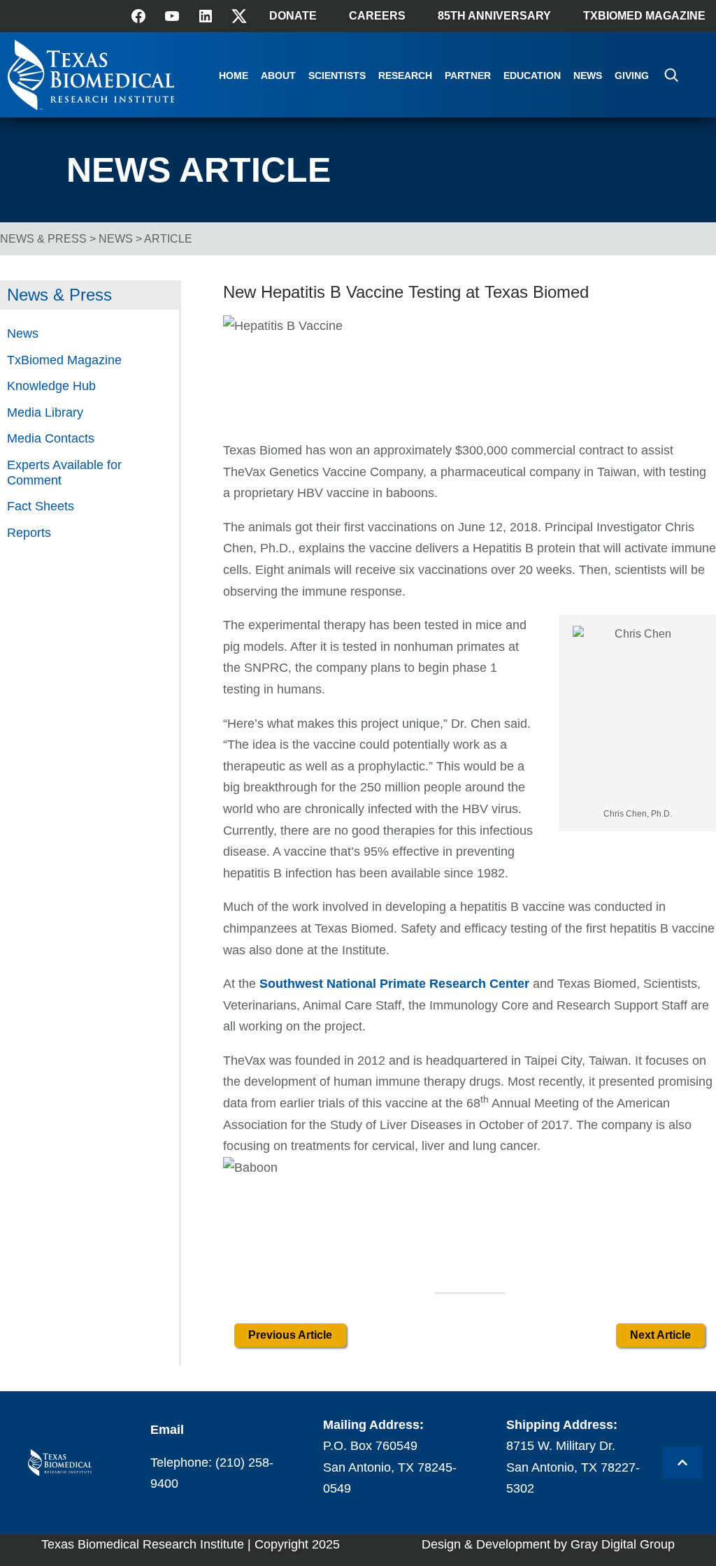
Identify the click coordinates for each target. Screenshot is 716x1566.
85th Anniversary (494, 16)
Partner (468, 75)
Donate (293, 16)
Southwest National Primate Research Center (392, 984)
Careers (377, 16)
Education (532, 75)
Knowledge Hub (51, 386)
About (278, 75)
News (587, 75)
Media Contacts (50, 438)
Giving (632, 75)
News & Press (43, 239)
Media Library (45, 412)
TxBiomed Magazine (644, 16)
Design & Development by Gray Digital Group (548, 1544)
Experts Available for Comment (64, 472)
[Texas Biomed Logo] (60, 1463)
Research (405, 75)
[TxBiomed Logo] (91, 106)
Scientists (337, 75)
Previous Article (290, 1335)
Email (167, 1430)
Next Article (660, 1335)
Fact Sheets (40, 506)
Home (233, 75)
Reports (29, 533)
